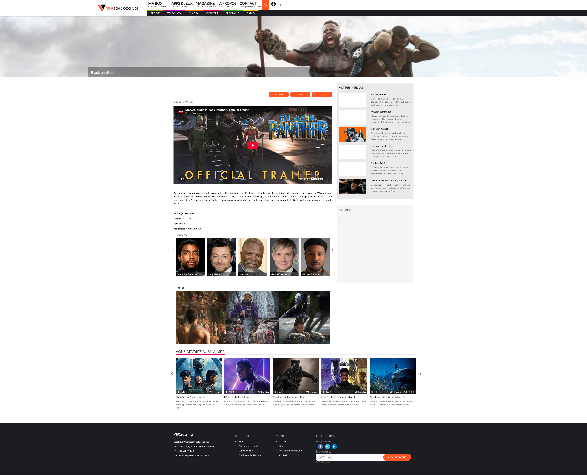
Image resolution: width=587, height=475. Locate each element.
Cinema (194, 13)
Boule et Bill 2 (378, 163)
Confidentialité (245, 450)
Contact (283, 455)
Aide (240, 441)
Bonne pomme (378, 94)
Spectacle (232, 13)
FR (282, 5)
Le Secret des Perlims (382, 145)
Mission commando (381, 111)
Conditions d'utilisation (249, 455)
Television (174, 13)
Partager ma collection (290, 450)
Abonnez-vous (397, 457)
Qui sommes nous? (248, 446)
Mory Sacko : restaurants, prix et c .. (389, 180)
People (155, 13)
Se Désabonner (323, 462)
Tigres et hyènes (379, 128)
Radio (251, 13)
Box (281, 446)
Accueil (282, 441)
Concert (212, 13)
